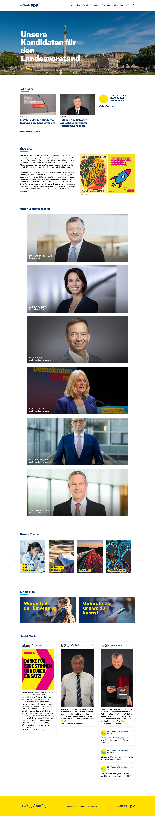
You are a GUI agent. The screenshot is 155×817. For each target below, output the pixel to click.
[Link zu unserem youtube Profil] (38, 806)
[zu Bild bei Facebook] (38, 669)
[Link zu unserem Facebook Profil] (22, 806)
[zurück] (16, 559)
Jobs (128, 5)
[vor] (139, 559)
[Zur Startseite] (126, 806)
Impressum (92, 806)
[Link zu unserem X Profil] (27, 806)
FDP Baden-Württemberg (32, 645)
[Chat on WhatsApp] (44, 806)
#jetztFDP (105, 742)
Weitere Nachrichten (29, 131)
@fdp (122, 738)
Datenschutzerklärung (75, 806)
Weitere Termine (106, 106)
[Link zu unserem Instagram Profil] (33, 806)
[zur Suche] (134, 5)
